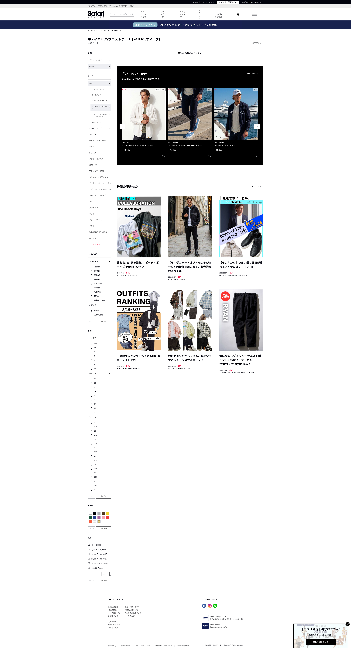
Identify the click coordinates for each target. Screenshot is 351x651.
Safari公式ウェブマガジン (204, 2)
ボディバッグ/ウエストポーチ (101, 108)
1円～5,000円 (96, 545)
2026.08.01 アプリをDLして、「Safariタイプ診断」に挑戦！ (112, 6)
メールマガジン (130, 616)
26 (95, 456)
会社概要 (111, 646)
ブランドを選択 (95, 60)
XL (95, 364)
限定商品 (97, 275)
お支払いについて (131, 610)
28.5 (95, 477)
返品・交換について (132, 607)
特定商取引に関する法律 (163, 646)
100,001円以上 (97, 568)
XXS (95, 343)
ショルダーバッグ (98, 89)
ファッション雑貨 (96, 159)
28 (95, 379)
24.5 (95, 443)
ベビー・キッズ (95, 220)
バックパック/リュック (99, 101)
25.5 (95, 452)
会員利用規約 (125, 646)
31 (95, 391)
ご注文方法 (112, 610)
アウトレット (94, 244)
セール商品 (98, 283)
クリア (91, 321)
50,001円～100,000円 (99, 563)
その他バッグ (96, 122)
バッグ (91, 83)
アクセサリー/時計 (96, 171)
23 (95, 431)
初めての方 (112, 622)
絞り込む (104, 321)
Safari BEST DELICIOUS (252, 2)
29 (95, 383)
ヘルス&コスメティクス (98, 177)
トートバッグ (96, 95)
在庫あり (97, 311)
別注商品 (97, 279)
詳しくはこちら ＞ (321, 642)
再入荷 (96, 296)
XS (95, 348)
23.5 (95, 435)
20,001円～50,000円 (99, 559)
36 (95, 412)
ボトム (91, 147)
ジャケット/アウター (97, 141)
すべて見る (251, 73)
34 (95, 404)
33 (95, 400)
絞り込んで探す (183, 14)
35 (95, 408)
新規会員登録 (113, 607)
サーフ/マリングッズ (97, 195)
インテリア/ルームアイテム (100, 183)
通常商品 (97, 267)
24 (95, 439)
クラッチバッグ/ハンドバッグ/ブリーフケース (101, 115)
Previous (122, 126)
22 (95, 423)
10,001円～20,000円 (99, 554)
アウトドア (93, 208)
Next (257, 126)
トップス (92, 134)
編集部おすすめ (99, 300)
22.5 (95, 427)
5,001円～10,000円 (98, 550)
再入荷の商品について (133, 613)
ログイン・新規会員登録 (218, 14)
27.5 (95, 469)
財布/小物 (93, 165)
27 (95, 464)
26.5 (95, 460)
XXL (95, 369)
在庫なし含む (98, 315)
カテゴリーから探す (143, 14)
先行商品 (97, 271)
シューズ (92, 153)
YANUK (92, 66)
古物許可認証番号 (183, 646)
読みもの (199, 14)
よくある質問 (113, 628)
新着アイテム (98, 292)
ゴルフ (91, 202)
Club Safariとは (114, 625)
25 (95, 448)
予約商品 (97, 288)
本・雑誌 (92, 238)
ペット (91, 214)
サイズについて (114, 613)
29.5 (95, 485)
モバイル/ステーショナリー (100, 189)
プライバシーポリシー (142, 646)
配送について (113, 616)
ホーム (90, 30)
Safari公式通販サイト (229, 2)
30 (95, 387)
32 (95, 396)
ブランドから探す (163, 14)
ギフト (91, 226)
